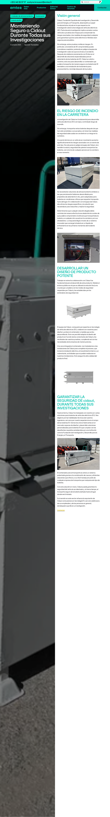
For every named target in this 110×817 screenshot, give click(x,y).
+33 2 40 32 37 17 (18, 2)
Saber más (26, 7)
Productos (41, 7)
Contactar (102, 7)
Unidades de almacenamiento (22, 16)
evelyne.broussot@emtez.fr (39, 2)
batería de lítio (16, 20)
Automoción (40, 16)
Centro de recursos (71, 7)
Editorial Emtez (54, 7)
